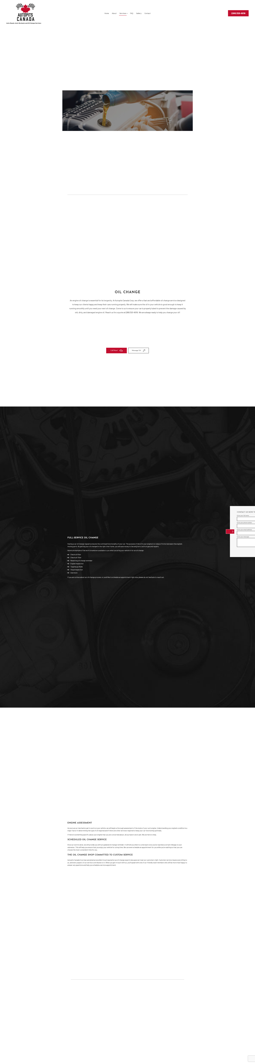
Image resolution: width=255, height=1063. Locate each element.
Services (123, 13)
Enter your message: (211, 537)
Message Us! (136, 350)
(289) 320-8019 (238, 13)
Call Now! (114, 350)
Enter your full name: (211, 515)
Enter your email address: (212, 529)
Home (106, 13)
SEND (239, 550)
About (114, 13)
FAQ (131, 13)
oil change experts (123, 860)
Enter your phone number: (212, 522)
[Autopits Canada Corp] (25, 12)
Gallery (138, 13)
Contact (147, 13)
